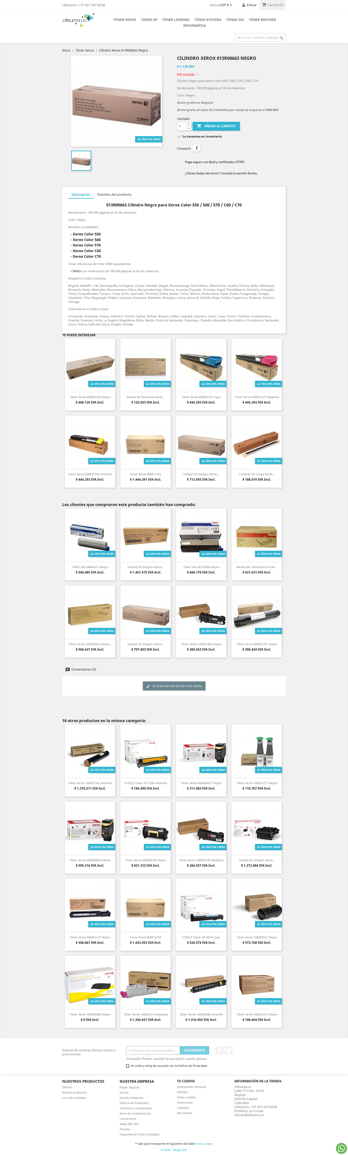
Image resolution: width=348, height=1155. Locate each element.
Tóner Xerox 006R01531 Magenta (257, 397)
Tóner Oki (235, 20)
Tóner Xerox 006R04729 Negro (145, 860)
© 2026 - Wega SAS (174, 1150)
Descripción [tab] (80, 194)
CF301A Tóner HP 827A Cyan (201, 937)
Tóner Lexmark (176, 20)
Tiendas (125, 1129)
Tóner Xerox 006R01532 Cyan (201, 397)
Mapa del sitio (129, 1124)
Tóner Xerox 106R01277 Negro (256, 783)
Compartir (197, 148)
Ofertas (67, 1087)
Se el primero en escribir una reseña (177, 686)
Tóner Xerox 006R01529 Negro (90, 397)
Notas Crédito (186, 1097)
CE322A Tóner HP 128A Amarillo (145, 783)
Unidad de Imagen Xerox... (201, 474)
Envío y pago (204, 1144)
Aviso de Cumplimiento (135, 1113)
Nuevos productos (74, 1092)
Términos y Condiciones (136, 1108)
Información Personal (191, 1087)
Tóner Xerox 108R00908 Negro (90, 1014)
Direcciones (185, 1102)
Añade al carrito (216, 126)
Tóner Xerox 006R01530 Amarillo (90, 474)
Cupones (183, 1108)
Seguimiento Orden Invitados (140, 1134)
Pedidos (182, 1092)
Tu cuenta (186, 1081)
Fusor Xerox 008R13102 (145, 474)
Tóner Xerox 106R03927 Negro (256, 937)
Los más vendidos (74, 1098)
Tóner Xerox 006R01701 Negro (256, 644)
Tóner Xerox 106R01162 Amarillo (90, 783)
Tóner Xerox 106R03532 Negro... (90, 644)
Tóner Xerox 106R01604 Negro (201, 644)
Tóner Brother (262, 20)
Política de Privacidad (134, 1103)
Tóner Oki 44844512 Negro (90, 567)
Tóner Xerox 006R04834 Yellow (90, 860)
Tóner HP (149, 20)
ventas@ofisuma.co (249, 1115)
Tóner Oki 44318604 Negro (201, 567)
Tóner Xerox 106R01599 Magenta (201, 860)
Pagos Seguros (130, 1087)
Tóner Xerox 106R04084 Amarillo (201, 1014)
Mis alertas (184, 1113)
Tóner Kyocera (207, 20)
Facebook (220, 1050)
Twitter (229, 1050)
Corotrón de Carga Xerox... (257, 474)
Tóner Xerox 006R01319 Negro (90, 937)
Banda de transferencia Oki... (257, 567)
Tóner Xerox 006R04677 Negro (201, 783)
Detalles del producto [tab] (114, 194)
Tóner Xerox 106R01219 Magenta (145, 1014)
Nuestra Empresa (131, 1098)
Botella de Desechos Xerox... (146, 397)
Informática (194, 25)
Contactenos (128, 1119)
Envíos (124, 1092)
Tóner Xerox (124, 20)
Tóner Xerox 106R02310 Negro (256, 1014)
